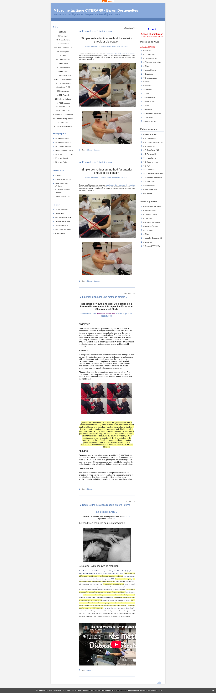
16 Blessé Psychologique (152, 113)
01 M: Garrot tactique (150, 138)
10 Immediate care (63, 67)
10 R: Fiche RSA (149, 170)
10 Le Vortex (147, 242)
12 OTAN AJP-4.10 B (63, 75)
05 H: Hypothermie (149, 158)
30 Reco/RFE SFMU (63, 107)
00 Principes (147, 50)
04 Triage (146, 66)
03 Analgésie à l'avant (150, 226)
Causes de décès (61, 210)
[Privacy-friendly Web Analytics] (108, 1)
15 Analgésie (147, 109)
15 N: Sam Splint (148, 182)
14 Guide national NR (63, 83)
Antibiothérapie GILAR (63, 179)
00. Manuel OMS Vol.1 (63, 138)
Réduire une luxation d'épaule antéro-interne (106, 505)
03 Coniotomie (148, 230)
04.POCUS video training (64, 150)
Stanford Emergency (62, 196)
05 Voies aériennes (149, 70)
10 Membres (147, 90)
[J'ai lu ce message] (213, 690)
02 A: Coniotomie (149, 146)
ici (114, 519)
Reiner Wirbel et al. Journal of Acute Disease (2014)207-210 (106, 46)
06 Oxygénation (148, 74)
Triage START (60, 233)
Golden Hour (59, 213)
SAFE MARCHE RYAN (63, 229)
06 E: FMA (146, 166)
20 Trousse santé (149, 186)
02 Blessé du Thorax (150, 214)
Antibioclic (58, 175)
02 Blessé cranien (149, 210)
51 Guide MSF (63, 123)
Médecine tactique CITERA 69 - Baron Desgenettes (96, 10)
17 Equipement (148, 117)
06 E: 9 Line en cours (150, 162)
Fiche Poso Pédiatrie (150, 189)
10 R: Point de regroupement (153, 174)
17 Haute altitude (63, 91)
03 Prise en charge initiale (152, 62)
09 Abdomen (147, 86)
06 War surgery (63, 52)
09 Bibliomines (63, 63)
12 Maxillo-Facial (149, 98)
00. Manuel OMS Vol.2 (63, 142)
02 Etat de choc (148, 218)
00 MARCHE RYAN (149, 134)
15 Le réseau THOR (63, 87)
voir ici (127, 516)
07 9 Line (63, 55)
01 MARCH (63, 32)
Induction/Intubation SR (63, 217)
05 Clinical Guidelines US (63, 48)
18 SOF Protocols (63, 95)
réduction (90, 150)
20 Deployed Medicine (63, 99)
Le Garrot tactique (61, 225)
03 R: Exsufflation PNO (151, 150)
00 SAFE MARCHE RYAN (152, 206)
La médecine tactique (62, 221)
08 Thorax (146, 82)
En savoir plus (156, 690)
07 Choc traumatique (150, 78)
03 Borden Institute (63, 40)
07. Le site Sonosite (62, 158)
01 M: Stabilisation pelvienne (153, 142)
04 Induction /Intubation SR (152, 238)
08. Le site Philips (61, 162)
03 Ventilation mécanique (151, 222)
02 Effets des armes (150, 58)
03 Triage (146, 234)
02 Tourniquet (63, 36)
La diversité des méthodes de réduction (120, 54)
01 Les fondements (149, 54)
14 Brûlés (146, 105)
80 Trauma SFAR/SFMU (151, 246)
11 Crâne (146, 94)
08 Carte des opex (63, 59)
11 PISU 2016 (63, 71)
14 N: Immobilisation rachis (152, 178)
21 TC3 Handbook (63, 103)
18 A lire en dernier (149, 121)
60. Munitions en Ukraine (63, 126)
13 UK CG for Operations (63, 79)
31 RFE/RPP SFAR (63, 111)
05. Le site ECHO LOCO (64, 154)
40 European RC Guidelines (63, 115)
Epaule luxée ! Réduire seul (97, 31)
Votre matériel (147, 193)
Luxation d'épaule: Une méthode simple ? (104, 297)
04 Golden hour (63, 44)
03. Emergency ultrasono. (64, 146)
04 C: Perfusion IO (149, 154)
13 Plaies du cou (148, 101)
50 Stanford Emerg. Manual (63, 119)
